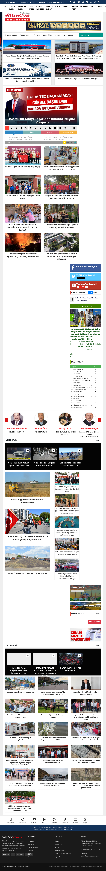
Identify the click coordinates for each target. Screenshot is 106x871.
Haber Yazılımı (68, 829)
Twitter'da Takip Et (86, 275)
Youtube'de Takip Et (86, 284)
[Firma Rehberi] (83, 2)
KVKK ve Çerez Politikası (63, 854)
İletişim (75, 823)
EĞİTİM (57, 7)
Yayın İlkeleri (59, 857)
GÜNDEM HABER (74, 8)
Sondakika (22, 823)
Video (44, 823)
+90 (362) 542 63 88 (94, 849)
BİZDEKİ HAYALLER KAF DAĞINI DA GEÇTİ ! (17, 431)
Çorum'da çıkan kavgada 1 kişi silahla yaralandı (89, 335)
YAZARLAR (84, 7)
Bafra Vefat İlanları (82, 331)
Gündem (31, 841)
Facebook (6, 854)
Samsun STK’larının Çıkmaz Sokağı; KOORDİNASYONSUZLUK (41, 432)
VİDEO (100, 7)
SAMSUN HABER (11, 8)
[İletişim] (79, 2)
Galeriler (34, 823)
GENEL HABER (31, 8)
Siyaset (30, 850)
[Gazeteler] (91, 2)
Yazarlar (54, 823)
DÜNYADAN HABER (21, 8)
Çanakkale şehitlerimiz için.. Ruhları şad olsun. (89, 431)
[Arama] (74, 2)
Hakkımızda (58, 844)
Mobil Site (10, 823)
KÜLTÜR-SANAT (49, 8)
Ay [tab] (99, 293)
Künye (85, 823)
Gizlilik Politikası (60, 850)
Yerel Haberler (33, 847)
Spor (29, 854)
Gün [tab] (90, 293)
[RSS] (99, 2)
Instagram (20, 854)
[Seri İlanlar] (87, 2)
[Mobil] (70, 2)
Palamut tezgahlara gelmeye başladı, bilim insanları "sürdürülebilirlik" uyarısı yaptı (74, 339)
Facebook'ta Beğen (86, 266)
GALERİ (93, 7)
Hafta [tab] (95, 293)
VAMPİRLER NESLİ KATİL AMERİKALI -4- (65, 431)
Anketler (65, 823)
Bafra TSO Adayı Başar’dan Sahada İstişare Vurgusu (42, 121)
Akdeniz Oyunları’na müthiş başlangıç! (97, 333)
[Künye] (95, 2)
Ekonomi (31, 844)
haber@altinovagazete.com (90, 856)
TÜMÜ (97, 440)
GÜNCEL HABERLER (40, 8)
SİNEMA (66, 7)
